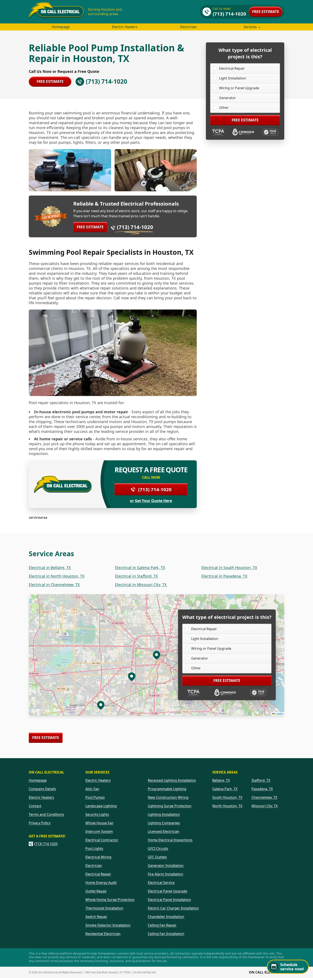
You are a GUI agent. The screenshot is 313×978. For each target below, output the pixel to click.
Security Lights (97, 814)
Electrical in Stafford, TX (136, 576)
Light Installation (232, 78)
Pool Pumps (95, 797)
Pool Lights (94, 848)
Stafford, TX (260, 780)
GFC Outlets (157, 857)
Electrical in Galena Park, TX (140, 567)
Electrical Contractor (101, 840)
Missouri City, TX (264, 806)
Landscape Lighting (101, 806)
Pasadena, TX (262, 788)
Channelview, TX (264, 797)
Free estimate (265, 11)
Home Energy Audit (101, 882)
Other (224, 107)
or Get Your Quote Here (151, 501)
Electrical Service (161, 882)
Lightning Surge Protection (169, 806)
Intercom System (99, 831)
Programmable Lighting (167, 788)
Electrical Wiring (98, 857)
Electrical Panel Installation (169, 899)
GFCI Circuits (158, 848)
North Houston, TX (227, 806)
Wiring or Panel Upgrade (239, 88)
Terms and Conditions (46, 814)
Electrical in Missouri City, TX (141, 584)
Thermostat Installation (104, 908)
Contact (35, 806)
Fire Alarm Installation (165, 874)
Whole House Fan (99, 823)
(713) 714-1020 (135, 226)
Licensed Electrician (163, 831)
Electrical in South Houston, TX (229, 567)
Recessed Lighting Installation (172, 780)
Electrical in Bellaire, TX (50, 567)
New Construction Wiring (168, 797)
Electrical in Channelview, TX (54, 584)
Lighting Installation (164, 814)
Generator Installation (166, 865)
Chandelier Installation (166, 916)
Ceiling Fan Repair (162, 925)
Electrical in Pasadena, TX (224, 576)
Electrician (188, 26)
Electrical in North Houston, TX (57, 576)
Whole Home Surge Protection (110, 899)
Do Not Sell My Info (144, 972)
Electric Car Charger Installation (173, 908)
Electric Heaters (124, 26)
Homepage (61, 26)
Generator (227, 97)
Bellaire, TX (221, 780)
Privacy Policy (39, 823)
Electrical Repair (232, 68)
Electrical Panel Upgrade (167, 891)
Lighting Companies (164, 823)
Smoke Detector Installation (108, 925)
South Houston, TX (227, 797)
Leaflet (279, 713)
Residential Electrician (103, 933)
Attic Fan (92, 788)
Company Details (42, 788)
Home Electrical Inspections (170, 840)
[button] (131, 676)
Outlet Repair (96, 891)
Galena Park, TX (224, 788)
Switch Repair (96, 916)
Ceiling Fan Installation (166, 933)
